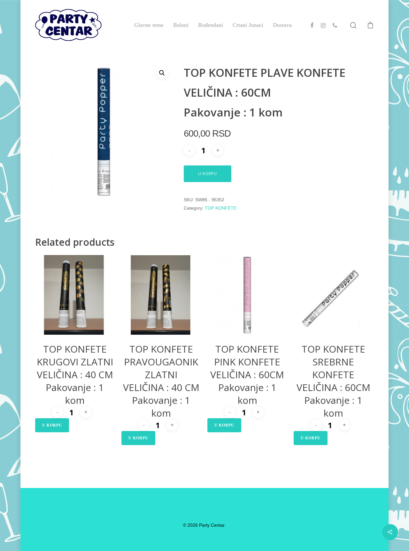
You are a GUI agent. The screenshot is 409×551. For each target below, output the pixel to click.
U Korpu (207, 173)
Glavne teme (149, 25)
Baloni (181, 25)
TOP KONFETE (220, 208)
